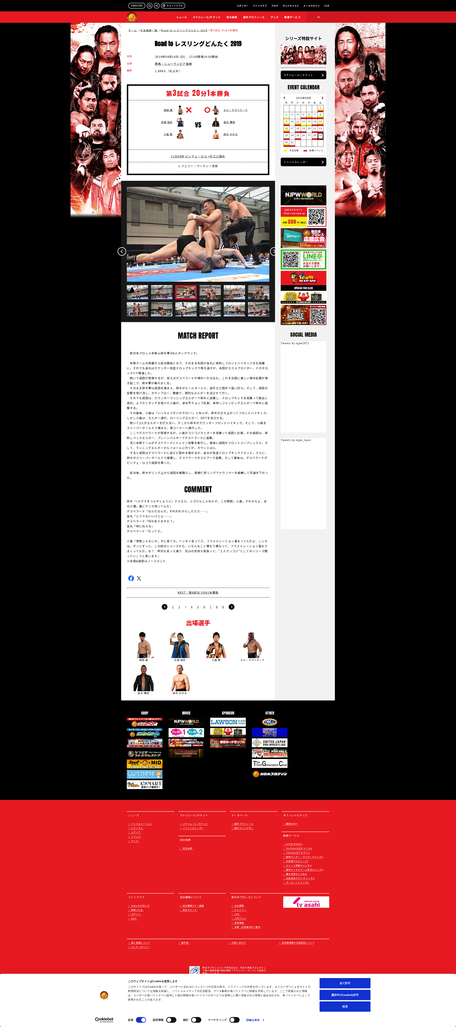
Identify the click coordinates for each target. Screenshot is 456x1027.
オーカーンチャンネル (298, 882)
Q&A (133, 918)
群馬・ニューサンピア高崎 (173, 64)
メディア (135, 832)
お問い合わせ (239, 942)
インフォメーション (141, 823)
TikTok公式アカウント (298, 852)
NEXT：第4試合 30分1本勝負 (198, 592)
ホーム (133, 30)
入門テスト (240, 918)
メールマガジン (311, 5)
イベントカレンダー (296, 162)
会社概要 (239, 905)
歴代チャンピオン (243, 827)
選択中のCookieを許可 (345, 994)
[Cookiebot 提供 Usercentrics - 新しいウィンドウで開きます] (104, 1020)
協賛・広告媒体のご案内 (247, 926)
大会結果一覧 (149, 30)
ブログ (274, 5)
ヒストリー (240, 909)
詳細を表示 (253, 1019)
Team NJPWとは (140, 905)
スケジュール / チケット (298, 75)
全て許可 (345, 983)
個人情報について (140, 942)
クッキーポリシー (140, 946)
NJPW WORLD (294, 843)
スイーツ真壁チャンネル (299, 865)
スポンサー (242, 5)
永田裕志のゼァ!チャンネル (300, 878)
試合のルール (190, 909)
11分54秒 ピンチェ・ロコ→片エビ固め (198, 156)
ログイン (136, 914)
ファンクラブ (260, 5)
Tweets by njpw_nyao (296, 440)
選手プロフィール (254, 17)
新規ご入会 (137, 909)
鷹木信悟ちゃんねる (296, 873)
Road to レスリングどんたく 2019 (184, 30)
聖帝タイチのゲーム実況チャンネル (305, 869)
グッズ (134, 840)
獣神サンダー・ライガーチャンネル (305, 856)
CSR (326, 5)
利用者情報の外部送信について (298, 942)
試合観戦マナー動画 (193, 905)
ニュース (181, 17)
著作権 (184, 942)
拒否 (345, 1006)
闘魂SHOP (291, 823)
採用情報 (239, 922)
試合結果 (232, 17)
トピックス (137, 827)
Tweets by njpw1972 (295, 343)
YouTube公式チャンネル (299, 848)
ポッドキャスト (291, 5)
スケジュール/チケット (207, 17)
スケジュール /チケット (195, 823)
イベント (136, 836)
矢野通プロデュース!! (297, 861)
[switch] (171, 1020)
